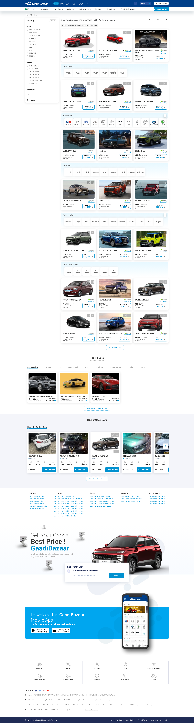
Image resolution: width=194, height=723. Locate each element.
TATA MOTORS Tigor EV (72, 300)
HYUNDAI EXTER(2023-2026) (73, 250)
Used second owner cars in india (131, 499)
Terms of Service (156, 720)
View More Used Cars (97, 479)
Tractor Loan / (98, 705)
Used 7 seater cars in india (157, 503)
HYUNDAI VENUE (105, 300)
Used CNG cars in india (36, 501)
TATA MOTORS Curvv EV (72, 201)
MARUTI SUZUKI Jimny (143, 250)
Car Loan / (40, 705)
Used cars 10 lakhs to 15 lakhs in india (102, 501)
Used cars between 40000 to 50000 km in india (68, 513)
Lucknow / (104, 700)
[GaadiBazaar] (37, 3)
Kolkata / (71, 700)
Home (27, 15)
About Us (119, 720)
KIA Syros (102, 151)
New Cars (34, 15)
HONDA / (72, 695)
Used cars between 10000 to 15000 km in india (68, 501)
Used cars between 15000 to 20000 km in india (68, 503)
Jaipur (109, 700)
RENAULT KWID (129, 456)
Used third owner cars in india (130, 501)
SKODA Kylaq (140, 151)
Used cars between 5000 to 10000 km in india (68, 499)
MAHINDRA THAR (69, 151)
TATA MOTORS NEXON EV (144, 333)
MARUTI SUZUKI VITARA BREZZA (111, 50)
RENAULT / (92, 695)
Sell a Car (70, 9)
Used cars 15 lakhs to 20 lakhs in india (102, 503)
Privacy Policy (130, 720)
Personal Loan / (116, 705)
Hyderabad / (64, 700)
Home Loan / (107, 705)
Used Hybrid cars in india (36, 503)
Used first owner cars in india (130, 496)
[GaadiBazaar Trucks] (68, 3)
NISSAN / (98, 695)
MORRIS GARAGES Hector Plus (110, 333)
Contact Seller (49, 470)
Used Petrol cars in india (36, 496)
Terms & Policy (142, 720)
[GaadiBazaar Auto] (87, 3)
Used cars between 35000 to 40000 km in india (68, 511)
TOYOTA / (78, 695)
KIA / (83, 695)
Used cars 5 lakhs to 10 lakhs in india (101, 499)
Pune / (98, 700)
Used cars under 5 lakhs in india (100, 496)
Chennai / (35, 700)
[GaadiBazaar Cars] (56, 3)
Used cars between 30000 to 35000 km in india (68, 508)
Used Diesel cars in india (36, 499)
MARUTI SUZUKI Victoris (72, 50)
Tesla (113, 695)
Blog (111, 720)
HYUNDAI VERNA (69, 333)
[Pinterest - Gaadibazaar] (45, 690)
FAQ (166, 720)
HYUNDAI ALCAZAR (142, 300)
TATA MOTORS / (57, 695)
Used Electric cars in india (37, 508)
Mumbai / (57, 700)
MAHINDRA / (48, 695)
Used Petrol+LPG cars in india (38, 506)
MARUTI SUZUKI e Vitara (72, 101)
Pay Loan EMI (162, 9)
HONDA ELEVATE (105, 201)
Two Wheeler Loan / (50, 705)
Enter (116, 575)
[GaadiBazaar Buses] (80, 3)
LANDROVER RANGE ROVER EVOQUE (44, 396)
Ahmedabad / (92, 700)
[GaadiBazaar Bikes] (61, 3)
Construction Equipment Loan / (84, 705)
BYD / (87, 695)
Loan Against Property (145, 705)
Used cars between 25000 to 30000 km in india (68, 506)
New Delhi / (50, 700)
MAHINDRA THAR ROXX (144, 201)
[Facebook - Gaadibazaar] (37, 690)
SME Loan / (134, 705)
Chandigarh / (83, 700)
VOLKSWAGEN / (106, 695)
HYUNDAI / (65, 695)
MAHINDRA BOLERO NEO (144, 101)
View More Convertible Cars (97, 408)
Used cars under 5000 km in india (64, 496)
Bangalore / (42, 700)
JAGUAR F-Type (99, 396)
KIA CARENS (160, 456)
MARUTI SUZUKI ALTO (69, 456)
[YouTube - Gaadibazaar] (49, 690)
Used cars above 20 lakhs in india (100, 506)
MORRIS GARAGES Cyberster (73, 396)
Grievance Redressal (91, 710)
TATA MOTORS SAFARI (107, 101)
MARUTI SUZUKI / (38, 695)
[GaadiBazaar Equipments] (74, 3)
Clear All (53, 20)
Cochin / (76, 700)
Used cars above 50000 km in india (65, 516)
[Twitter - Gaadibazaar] (41, 690)
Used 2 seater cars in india (157, 496)
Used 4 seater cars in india (157, 499)
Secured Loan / (126, 705)
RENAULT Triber (35, 456)
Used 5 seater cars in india (157, 501)
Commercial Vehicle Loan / (65, 705)
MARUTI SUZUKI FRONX (108, 250)
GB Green (30, 9)
